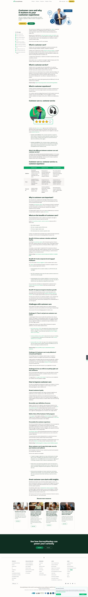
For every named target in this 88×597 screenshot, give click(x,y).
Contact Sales (63, 1)
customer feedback (48, 416)
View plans (48, 547)
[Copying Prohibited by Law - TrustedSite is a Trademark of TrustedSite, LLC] (42, 593)
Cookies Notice (63, 591)
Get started (39, 547)
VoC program (32, 416)
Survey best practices (20, 3)
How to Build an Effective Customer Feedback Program (34, 3)
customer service (39, 128)
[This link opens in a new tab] (66, 583)
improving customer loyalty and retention (49, 35)
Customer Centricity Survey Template (36, 285)
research (52, 29)
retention (46, 211)
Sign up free (71, 1)
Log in (67, 1)
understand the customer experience (47, 487)
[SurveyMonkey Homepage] (18, 1)
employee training (48, 362)
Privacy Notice (58, 591)
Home (14, 3)
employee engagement (41, 262)
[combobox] (15, 583)
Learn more (31, 23)
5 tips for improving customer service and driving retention (46, 82)
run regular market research (41, 377)
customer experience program (49, 50)
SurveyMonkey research (38, 204)
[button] (87, 358)
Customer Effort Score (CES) (36, 342)
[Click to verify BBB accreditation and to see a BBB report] (33, 593)
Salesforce (36, 440)
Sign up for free (22, 23)
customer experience (35, 132)
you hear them (56, 417)
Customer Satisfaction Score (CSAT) (37, 335)
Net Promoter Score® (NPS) (36, 328)
